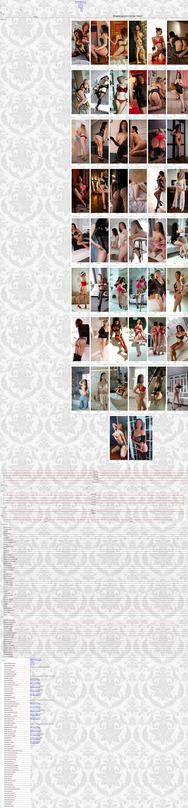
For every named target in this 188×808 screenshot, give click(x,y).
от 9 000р (95, 476)
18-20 (46, 518)
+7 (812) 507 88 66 (35, 739)
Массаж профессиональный (10, 559)
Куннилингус (7, 550)
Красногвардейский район (10, 632)
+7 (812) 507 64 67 (35, 735)
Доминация (6, 537)
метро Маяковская (8, 720)
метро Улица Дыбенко (9, 793)
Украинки (94, 504)
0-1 (31, 488)
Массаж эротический (9, 569)
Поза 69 (5, 586)
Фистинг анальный (8, 608)
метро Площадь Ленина (10, 754)
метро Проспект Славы (9, 771)
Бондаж (5, 531)
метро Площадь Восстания (10, 752)
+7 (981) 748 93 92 (35, 687)
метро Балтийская (8, 667)
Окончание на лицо (8, 584)
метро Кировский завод (9, 701)
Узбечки (94, 501)
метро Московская (8, 725)
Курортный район (8, 639)
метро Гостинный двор (9, 682)
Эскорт (5, 614)
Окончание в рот (8, 580)
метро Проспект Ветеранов (10, 767)
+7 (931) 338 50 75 (35, 695)
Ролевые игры (7, 593)
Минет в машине (8, 576)
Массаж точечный (8, 565)
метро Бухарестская (9, 671)
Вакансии (80, 7)
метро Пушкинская (8, 774)
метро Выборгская (8, 680)
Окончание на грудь (8, 582)
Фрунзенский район (8, 654)
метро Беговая (7, 669)
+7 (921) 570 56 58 (35, 683)
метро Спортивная (8, 784)
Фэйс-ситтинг (7, 612)
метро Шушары (8, 803)
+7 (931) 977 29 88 (35, 680)
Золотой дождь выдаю (9, 539)
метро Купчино (7, 707)
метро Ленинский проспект (10, 712)
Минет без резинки (8, 573)
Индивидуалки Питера (80, 1)
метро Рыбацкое (8, 776)
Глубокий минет (7, 533)
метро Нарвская (8, 729)
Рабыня (5, 591)
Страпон (6, 597)
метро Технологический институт (12, 788)
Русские (94, 496)
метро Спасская (8, 782)
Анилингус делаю (8, 529)
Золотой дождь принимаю (10, 542)
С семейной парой (8, 595)
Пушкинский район (8, 651)
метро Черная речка (9, 797)
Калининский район (8, 626)
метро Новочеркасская (9, 733)
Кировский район (8, 628)
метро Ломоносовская (9, 718)
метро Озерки (7, 739)
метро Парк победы (9, 742)
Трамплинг (6, 603)
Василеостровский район (10, 622)
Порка (5, 588)
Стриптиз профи (7, 601)
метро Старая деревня (9, 786)
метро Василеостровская (10, 673)
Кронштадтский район (9, 637)
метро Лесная (7, 714)
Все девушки (96, 482)
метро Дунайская (8, 690)
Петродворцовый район (9, 647)
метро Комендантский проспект (12, 703)
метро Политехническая (10, 759)
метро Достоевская (9, 688)
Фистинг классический (9, 610)
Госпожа (6, 535)
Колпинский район (8, 630)
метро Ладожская (8, 710)
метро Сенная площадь (10, 780)
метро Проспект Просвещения (11, 769)
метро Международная (9, 722)
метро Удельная (8, 791)
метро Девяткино (8, 686)
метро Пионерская (8, 748)
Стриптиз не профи (8, 599)
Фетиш (5, 605)
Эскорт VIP (80, 5)
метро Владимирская (9, 676)
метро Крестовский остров (10, 705)
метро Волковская (8, 678)
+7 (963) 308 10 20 (35, 691)
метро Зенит (7, 699)
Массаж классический (9, 556)
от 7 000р (95, 471)
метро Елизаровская (9, 693)
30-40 (46, 521)
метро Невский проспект (10, 731)
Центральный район (8, 656)
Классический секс (8, 546)
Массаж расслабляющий (9, 561)
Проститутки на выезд (80, 2)
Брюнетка (93, 510)
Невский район (7, 643)
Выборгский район (8, 624)
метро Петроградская (9, 746)
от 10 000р (95, 479)
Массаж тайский (7, 563)
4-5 (142, 488)
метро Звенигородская (9, 697)
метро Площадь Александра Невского (13, 750)
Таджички (93, 499)
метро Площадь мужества (10, 756)
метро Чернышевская (9, 799)
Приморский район (8, 649)
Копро (5, 548)
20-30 (131, 518)
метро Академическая (9, 665)
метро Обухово (8, 737)
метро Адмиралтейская (10, 663)
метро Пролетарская (9, 763)
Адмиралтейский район (9, 620)
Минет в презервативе (9, 578)
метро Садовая (8, 778)
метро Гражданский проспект (11, 684)
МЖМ (5, 571)
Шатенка (94, 512)
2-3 (87, 488)
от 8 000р (95, 474)
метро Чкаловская (8, 801)
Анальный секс (7, 527)
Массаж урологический (9, 567)
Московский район (8, 641)
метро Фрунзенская (9, 795)
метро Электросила (9, 805)
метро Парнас (7, 744)
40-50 (131, 521)
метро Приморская (8, 761)
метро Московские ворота (10, 727)
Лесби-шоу (6, 552)
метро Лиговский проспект (10, 716)
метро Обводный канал (10, 735)
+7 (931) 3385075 (35, 743)
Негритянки (93, 494)
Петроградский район (9, 645)
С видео (80, 4)
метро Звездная (8, 695)
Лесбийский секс (8, 554)
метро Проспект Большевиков (11, 765)
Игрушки (6, 544)
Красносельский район (9, 634)
